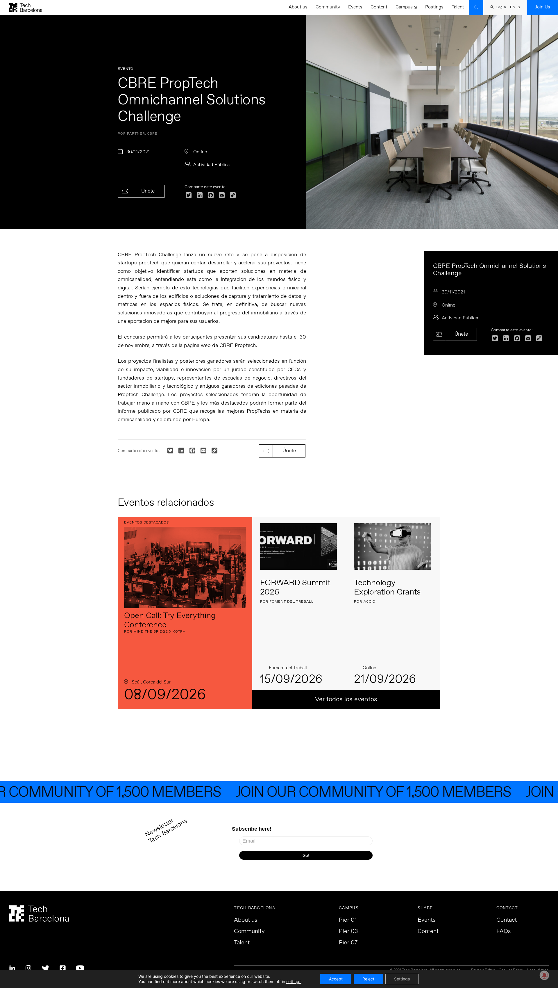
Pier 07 (348, 942)
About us (298, 7)
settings (293, 981)
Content (379, 7)
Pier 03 (348, 931)
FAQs (503, 931)
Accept (336, 978)
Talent (458, 7)
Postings (434, 7)
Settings (402, 978)
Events (355, 7)
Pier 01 (348, 920)
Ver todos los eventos (346, 699)
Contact (506, 920)
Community (328, 7)
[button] (515, 8)
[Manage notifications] (544, 975)
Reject (368, 978)
